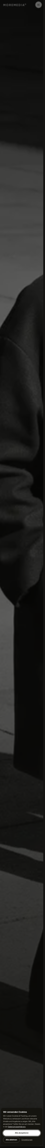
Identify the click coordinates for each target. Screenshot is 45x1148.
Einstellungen (27, 1140)
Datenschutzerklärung (17, 1127)
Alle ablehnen (11, 1140)
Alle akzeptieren (21, 1133)
